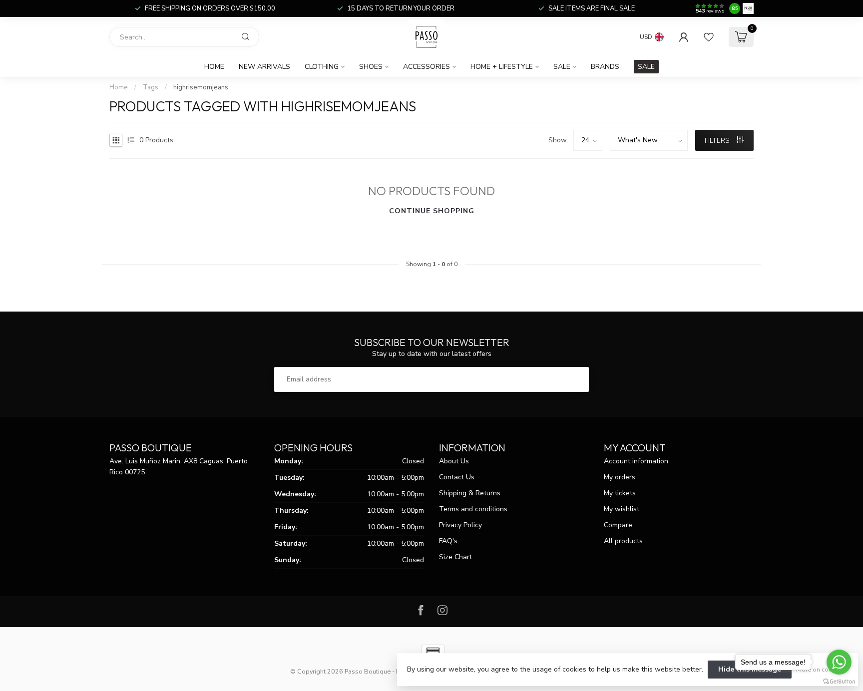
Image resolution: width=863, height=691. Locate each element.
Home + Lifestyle (501, 66)
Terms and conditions (473, 509)
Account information (636, 461)
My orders (619, 477)
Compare (618, 525)
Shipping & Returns (469, 493)
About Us (454, 461)
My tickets (620, 493)
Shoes (371, 66)
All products (623, 541)
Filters (718, 140)
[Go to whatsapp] (839, 662)
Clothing (322, 66)
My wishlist (621, 509)
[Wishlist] (709, 37)
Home (214, 66)
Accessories (426, 66)
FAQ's (448, 541)
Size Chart (455, 557)
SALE (646, 66)
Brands (605, 66)
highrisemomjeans (200, 87)
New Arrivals (264, 66)
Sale (561, 66)
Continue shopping (431, 211)
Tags (150, 87)
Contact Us (456, 477)
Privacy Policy (460, 525)
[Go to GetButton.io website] (839, 681)
